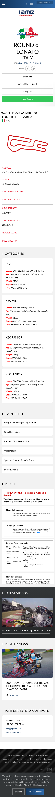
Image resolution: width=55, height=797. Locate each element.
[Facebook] (27, 68)
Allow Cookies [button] (35, 791)
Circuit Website (12, 184)
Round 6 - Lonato (28, 48)
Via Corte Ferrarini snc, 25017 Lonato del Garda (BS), (25, 172)
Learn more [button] (42, 785)
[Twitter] (33, 68)
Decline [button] (18, 791)
